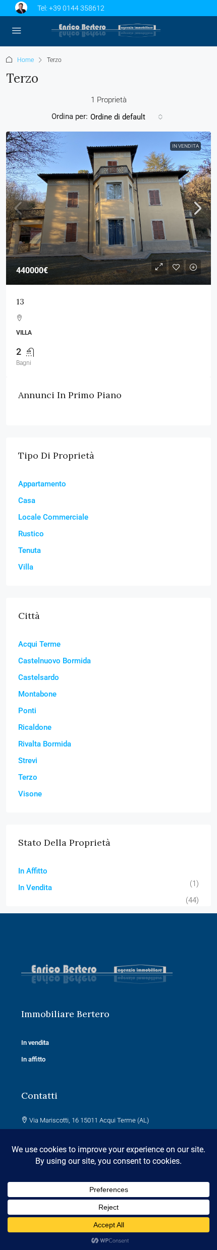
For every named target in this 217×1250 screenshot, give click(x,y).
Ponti (27, 710)
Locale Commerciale (53, 517)
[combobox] (127, 117)
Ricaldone (34, 727)
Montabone (37, 694)
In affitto (33, 1059)
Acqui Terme (39, 644)
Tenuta (29, 550)
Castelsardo (38, 677)
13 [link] (20, 301)
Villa (25, 567)
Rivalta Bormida (44, 743)
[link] (108, 208)
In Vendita (185, 146)
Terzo (27, 777)
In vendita (35, 1042)
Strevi (27, 760)
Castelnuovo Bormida (54, 660)
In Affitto (32, 871)
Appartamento (42, 483)
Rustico (31, 533)
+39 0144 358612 (76, 8)
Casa (26, 500)
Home (25, 60)
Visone (30, 793)
